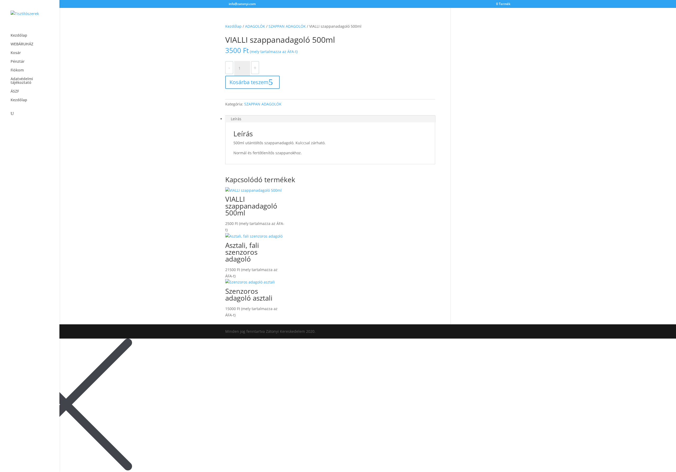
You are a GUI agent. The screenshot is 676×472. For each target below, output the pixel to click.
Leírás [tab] (236, 118)
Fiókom (17, 70)
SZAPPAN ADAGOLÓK (287, 26)
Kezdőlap (19, 35)
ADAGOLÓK (255, 26)
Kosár (16, 53)
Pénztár (18, 62)
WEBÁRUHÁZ (22, 44)
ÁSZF (15, 91)
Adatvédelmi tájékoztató (22, 81)
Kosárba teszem (249, 82)
